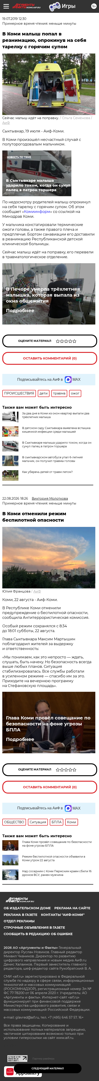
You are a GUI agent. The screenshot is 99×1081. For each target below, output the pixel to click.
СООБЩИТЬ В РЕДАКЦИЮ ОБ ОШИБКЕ (38, 934)
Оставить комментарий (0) (50, 358)
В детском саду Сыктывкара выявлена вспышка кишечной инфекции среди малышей (56, 429)
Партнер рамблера (43, 1058)
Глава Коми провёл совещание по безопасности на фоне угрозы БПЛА (48, 723)
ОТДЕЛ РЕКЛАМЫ (19, 921)
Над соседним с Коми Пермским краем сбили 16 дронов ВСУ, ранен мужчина (56, 873)
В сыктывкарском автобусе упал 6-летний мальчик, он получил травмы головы (52, 459)
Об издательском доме (27, 908)
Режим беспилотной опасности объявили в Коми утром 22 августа (53, 858)
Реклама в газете (20, 915)
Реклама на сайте (72, 908)
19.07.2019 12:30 (14, 19)
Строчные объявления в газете (34, 927)
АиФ (6, 123)
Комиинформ (37, 211)
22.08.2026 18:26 (15, 498)
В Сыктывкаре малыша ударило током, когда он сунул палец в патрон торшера (56, 444)
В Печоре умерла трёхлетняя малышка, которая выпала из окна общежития (43, 295)
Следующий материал (48, 1068)
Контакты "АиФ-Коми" (62, 915)
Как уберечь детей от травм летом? (47, 472)
